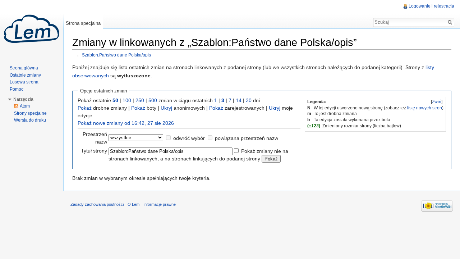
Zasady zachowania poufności (97, 204)
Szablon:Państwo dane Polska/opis (116, 55)
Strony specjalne (30, 113)
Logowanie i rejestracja (431, 6)
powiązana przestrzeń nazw (246, 138)
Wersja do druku (30, 120)
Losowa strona (24, 82)
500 (152, 100)
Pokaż (85, 108)
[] (436, 101)
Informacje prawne (159, 204)
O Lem (133, 204)
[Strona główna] (31, 29)
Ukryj (166, 108)
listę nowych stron (424, 107)
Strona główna (24, 68)
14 (239, 100)
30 (249, 100)
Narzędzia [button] (23, 99)
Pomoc (16, 89)
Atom (25, 106)
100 (127, 100)
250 (139, 100)
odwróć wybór (189, 138)
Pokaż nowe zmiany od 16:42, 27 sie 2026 (126, 123)
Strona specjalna (83, 23)
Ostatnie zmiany (25, 75)
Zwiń (436, 101)
